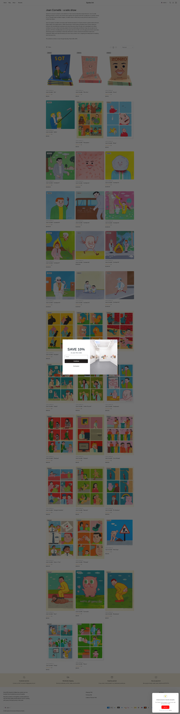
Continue (76, 361)
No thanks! (76, 366)
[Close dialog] (115, 341)
